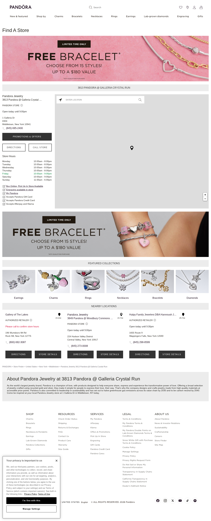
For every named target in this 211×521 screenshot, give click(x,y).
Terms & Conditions (131, 419)
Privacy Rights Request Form (136, 460)
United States (31, 367)
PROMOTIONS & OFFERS (27, 136)
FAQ (60, 432)
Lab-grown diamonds (156, 16)
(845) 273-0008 (79, 346)
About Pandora (162, 419)
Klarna (93, 427)
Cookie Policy (128, 447)
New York (43, 367)
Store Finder (18, 367)
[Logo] (21, 6)
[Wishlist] (180, 7)
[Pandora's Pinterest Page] (195, 501)
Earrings (130, 16)
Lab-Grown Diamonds (36, 440)
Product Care (64, 440)
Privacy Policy (129, 456)
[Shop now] (105, 58)
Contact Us (63, 436)
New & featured (19, 16)
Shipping (62, 423)
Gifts (200, 16)
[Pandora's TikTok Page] (187, 501)
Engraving (183, 16)
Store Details (48, 354)
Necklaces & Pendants (36, 432)
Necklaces (96, 16)
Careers (158, 436)
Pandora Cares (97, 453)
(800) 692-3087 (17, 342)
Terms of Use (44, 494)
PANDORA (6, 367)
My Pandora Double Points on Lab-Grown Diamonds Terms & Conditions (137, 433)
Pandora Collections (35, 445)
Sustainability (161, 427)
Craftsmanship (161, 432)
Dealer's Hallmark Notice (134, 486)
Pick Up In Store (98, 436)
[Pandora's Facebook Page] (158, 501)
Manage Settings (31, 509)
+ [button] (205, 194)
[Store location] (187, 7)
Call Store (40, 147)
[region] (31, 487)
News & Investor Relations (167, 423)
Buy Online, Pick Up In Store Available (24, 186)
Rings (114, 16)
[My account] (194, 7)
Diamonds (192, 298)
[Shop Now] (105, 234)
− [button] (205, 198)
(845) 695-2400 (14, 128)
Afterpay (94, 423)
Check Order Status (67, 419)
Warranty (62, 445)
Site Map (159, 445)
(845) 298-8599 (141, 342)
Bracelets (77, 16)
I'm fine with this (31, 500)
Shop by (41, 16)
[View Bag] (201, 7)
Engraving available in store (19, 189)
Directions (14, 147)
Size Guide (63, 449)
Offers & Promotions (100, 432)
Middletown (54, 367)
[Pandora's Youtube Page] (180, 501)
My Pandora (12, 193)
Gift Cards (95, 445)
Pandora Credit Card (100, 449)
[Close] (56, 460)
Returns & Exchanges (68, 427)
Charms (59, 16)
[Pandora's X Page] (173, 501)
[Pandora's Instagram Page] (165, 501)
